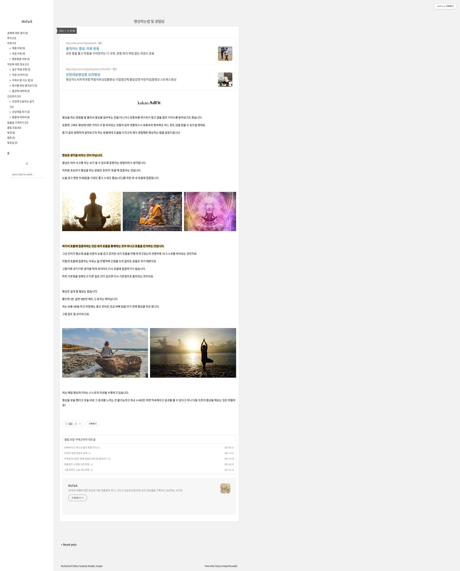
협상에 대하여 (21, 91)
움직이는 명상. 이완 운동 (82, 48)
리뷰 (11, 43)
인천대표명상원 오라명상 (83, 74)
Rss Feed (64, 566)
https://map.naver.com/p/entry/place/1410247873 (88, 69)
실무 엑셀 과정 (21, 69)
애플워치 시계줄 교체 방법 (76, 464)
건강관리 (14, 96)
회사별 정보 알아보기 (24, 85)
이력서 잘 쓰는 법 (22, 80)
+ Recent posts (69, 544)
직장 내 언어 (20, 74)
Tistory (218, 566)
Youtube (91, 566)
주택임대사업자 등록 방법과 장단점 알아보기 (85, 458)
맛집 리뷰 (18, 53)
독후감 (12, 142)
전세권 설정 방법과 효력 (75, 453)
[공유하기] (75, 424)
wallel (234, 566)
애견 (11, 132)
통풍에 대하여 (21, 117)
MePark (27, 21)
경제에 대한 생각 (17, 33)
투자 (11, 38)
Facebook (83, 566)
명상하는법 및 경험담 (149, 21)
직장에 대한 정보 (18, 64)
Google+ (99, 566)
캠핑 (11, 137)
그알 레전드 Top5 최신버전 (77, 469)
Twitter (75, 566)
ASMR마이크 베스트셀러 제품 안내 (80, 447)
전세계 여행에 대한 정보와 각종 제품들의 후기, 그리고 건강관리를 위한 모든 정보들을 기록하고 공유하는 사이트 (125, 490)
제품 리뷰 (18, 48)
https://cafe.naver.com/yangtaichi (81, 43)
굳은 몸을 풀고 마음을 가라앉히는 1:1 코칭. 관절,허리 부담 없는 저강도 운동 (110, 53)
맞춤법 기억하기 (17, 122)
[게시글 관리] (80, 424)
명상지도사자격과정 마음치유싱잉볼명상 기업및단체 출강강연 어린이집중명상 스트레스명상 (121, 79)
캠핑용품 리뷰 (21, 59)
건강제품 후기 (21, 111)
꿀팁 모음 (14, 127)
